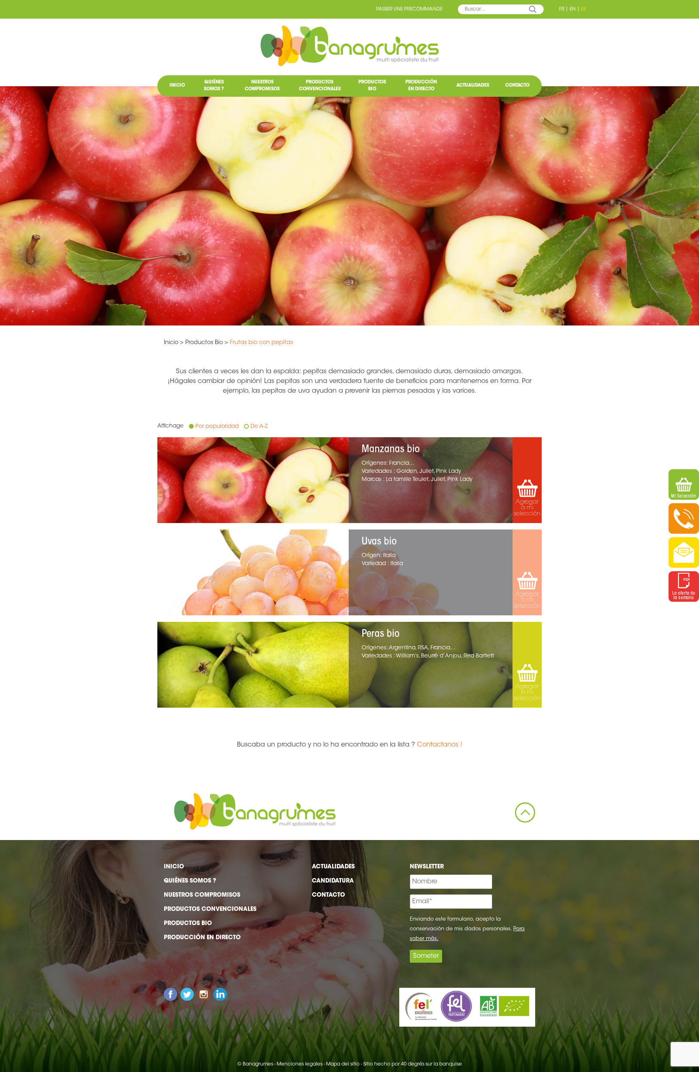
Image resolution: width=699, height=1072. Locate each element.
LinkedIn (220, 995)
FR (561, 9)
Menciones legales (299, 1064)
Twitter (187, 995)
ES (583, 9)
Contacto (517, 85)
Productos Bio (372, 85)
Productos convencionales (320, 85)
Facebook (170, 995)
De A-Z (259, 427)
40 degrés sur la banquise (431, 1064)
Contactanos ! (439, 745)
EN (573, 9)
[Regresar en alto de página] (525, 812)
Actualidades (472, 85)
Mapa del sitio (343, 1064)
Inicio (177, 85)
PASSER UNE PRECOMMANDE (409, 9)
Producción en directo (421, 85)
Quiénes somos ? (214, 85)
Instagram (203, 995)
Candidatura (333, 881)
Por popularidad (217, 427)
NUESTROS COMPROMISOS (262, 85)
